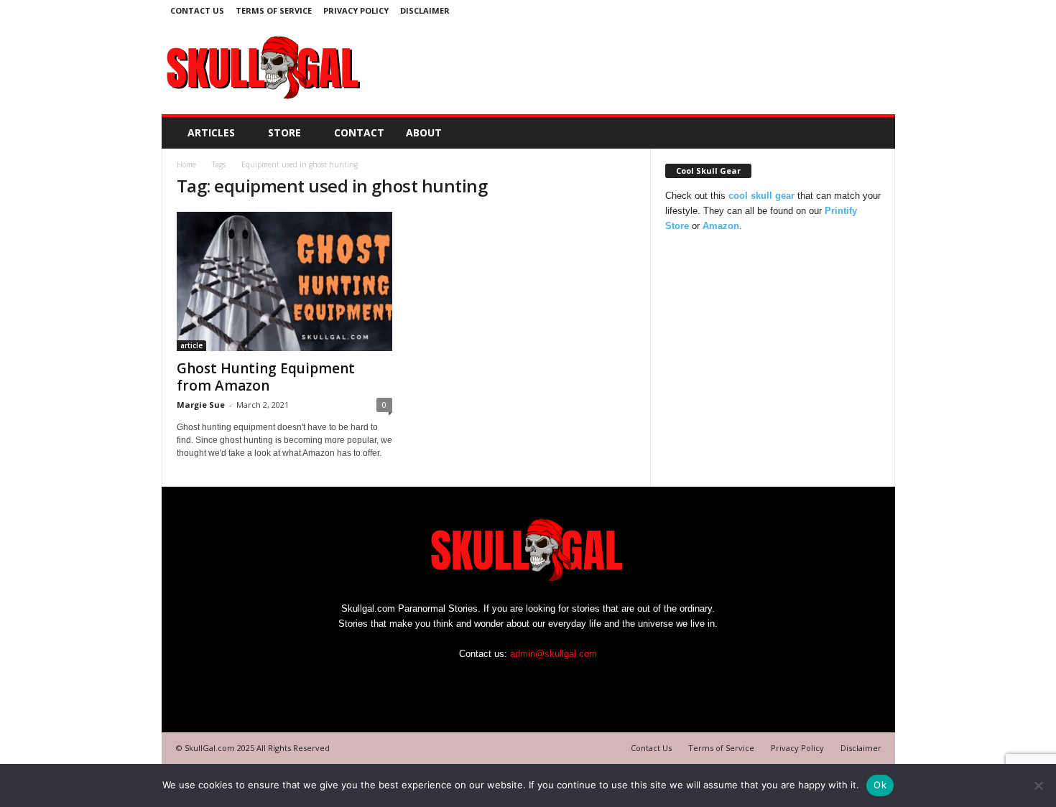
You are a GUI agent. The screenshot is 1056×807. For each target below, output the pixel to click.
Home (186, 164)
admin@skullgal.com (553, 653)
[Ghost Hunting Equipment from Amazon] (284, 281)
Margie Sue (201, 404)
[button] (873, 133)
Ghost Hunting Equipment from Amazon (266, 377)
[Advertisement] (629, 67)
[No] (1038, 785)
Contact (359, 132)
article (191, 345)
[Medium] (875, 10)
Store (284, 132)
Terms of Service (274, 10)
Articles (211, 132)
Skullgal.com (368, 608)
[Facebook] (853, 10)
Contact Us (197, 10)
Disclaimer (425, 10)
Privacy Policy (356, 10)
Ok (880, 784)
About (424, 132)
